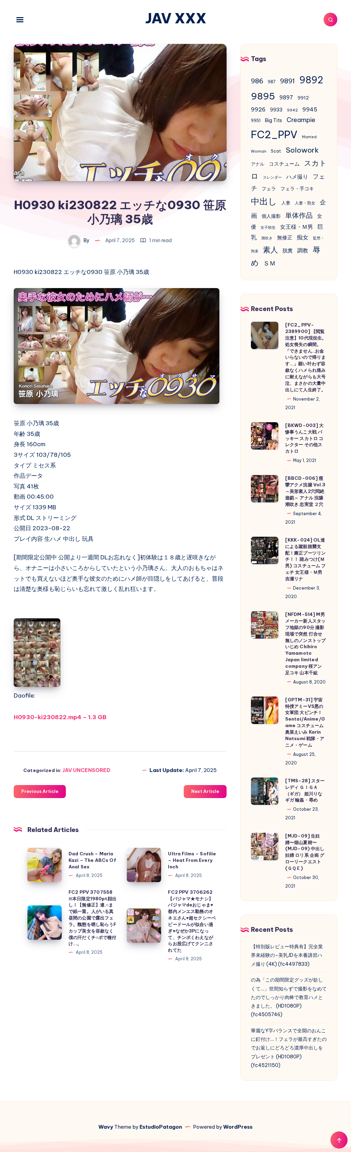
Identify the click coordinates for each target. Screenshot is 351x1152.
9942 (292, 110)
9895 (263, 96)
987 (272, 81)
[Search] (330, 19)
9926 (258, 109)
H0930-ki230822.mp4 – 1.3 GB (60, 717)
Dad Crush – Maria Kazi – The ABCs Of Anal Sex (92, 860)
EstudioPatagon (161, 1127)
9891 (287, 81)
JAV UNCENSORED (86, 770)
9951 (256, 120)
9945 (309, 109)
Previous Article (39, 791)
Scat (276, 151)
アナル (257, 164)
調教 (302, 250)
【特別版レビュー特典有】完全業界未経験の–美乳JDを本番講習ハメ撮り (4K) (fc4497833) (287, 955)
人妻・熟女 (305, 202)
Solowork (302, 149)
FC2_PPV (274, 134)
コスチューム (284, 164)
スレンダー (272, 177)
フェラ (269, 189)
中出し (264, 201)
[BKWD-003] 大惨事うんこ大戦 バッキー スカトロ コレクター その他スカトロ (304, 438)
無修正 (284, 237)
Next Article (205, 791)
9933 (276, 110)
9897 (286, 97)
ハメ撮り (297, 176)
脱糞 (287, 250)
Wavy (105, 1127)
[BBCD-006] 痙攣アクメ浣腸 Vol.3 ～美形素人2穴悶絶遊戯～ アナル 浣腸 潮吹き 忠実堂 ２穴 (305, 491)
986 (257, 81)
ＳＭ (269, 263)
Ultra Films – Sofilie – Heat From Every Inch (192, 860)
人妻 (285, 203)
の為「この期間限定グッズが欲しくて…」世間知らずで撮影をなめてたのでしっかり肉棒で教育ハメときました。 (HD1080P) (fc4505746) (289, 997)
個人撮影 (271, 216)
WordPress (238, 1127)
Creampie (301, 120)
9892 (311, 80)
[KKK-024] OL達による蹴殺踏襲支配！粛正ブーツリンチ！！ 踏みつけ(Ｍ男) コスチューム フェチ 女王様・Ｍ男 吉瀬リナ (305, 559)
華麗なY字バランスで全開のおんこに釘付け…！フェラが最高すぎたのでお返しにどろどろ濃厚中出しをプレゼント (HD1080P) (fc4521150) (289, 1048)
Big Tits (273, 120)
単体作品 (299, 215)
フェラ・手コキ (297, 189)
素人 (270, 249)
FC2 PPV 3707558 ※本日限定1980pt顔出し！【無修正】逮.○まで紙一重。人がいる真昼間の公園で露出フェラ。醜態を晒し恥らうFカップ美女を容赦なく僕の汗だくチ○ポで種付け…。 (93, 918)
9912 (303, 98)
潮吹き (267, 238)
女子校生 (268, 227)
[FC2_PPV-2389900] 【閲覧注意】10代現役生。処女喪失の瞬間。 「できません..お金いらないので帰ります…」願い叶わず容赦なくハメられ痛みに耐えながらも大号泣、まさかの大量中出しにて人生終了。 (306, 357)
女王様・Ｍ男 (296, 226)
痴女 (302, 237)
